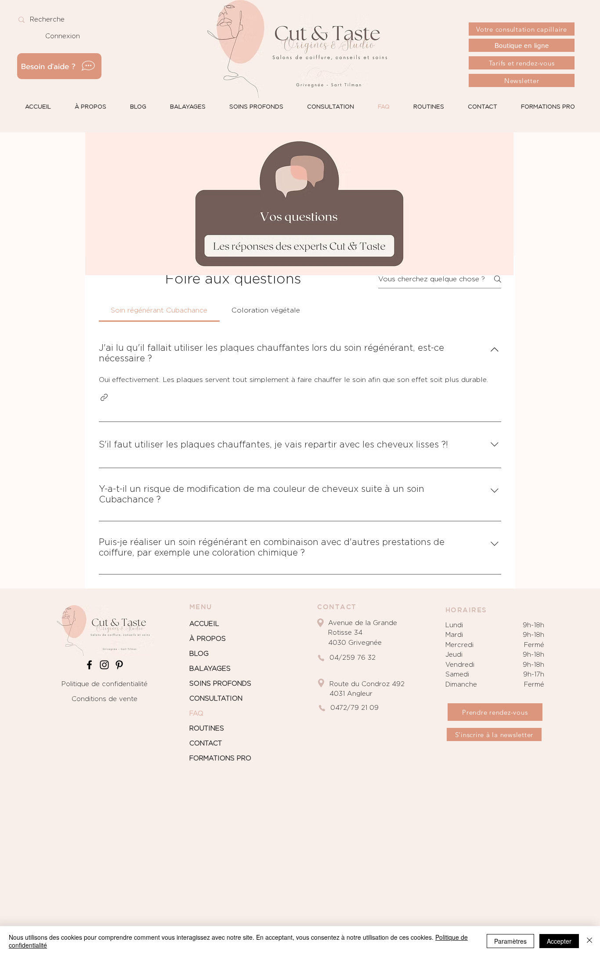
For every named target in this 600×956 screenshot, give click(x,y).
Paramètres (510, 941)
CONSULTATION (215, 698)
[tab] (159, 310)
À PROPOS (207, 639)
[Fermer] (589, 941)
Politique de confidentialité (104, 684)
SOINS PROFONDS (220, 683)
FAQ (196, 713)
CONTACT (205, 743)
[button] (104, 397)
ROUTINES (206, 728)
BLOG (199, 654)
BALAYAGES (210, 668)
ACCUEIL (204, 624)
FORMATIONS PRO (220, 758)
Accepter (559, 941)
